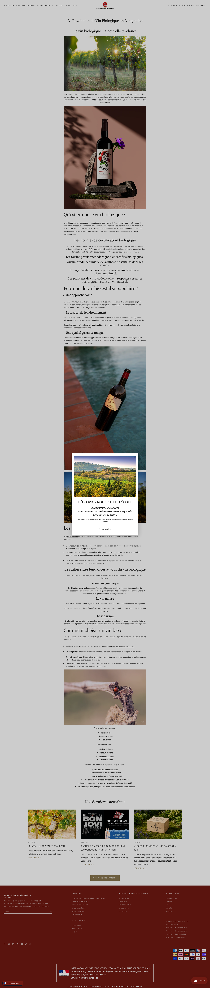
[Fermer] (134, 457)
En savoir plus (105, 529)
